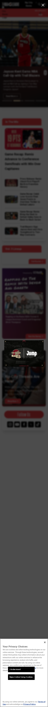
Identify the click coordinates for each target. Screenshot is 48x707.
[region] (24, 673)
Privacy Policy (29, 704)
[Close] (45, 642)
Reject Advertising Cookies (21, 677)
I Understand (15, 669)
